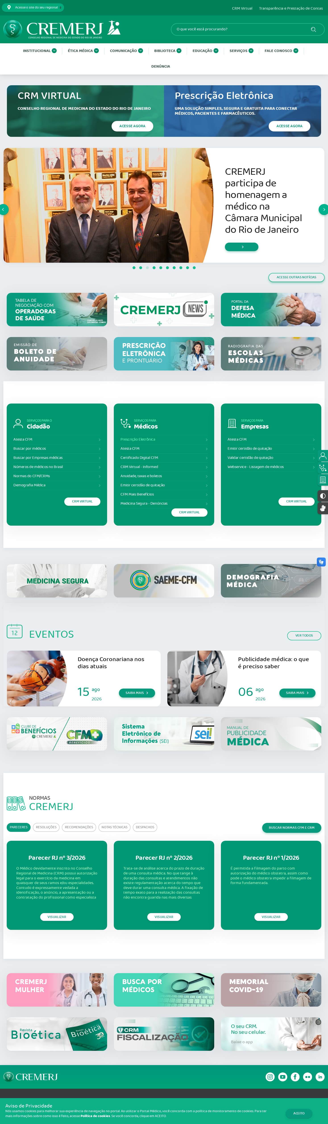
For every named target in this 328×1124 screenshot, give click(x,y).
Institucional (37, 51)
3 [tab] (147, 268)
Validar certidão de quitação (250, 458)
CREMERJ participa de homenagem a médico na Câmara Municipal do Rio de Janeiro (263, 201)
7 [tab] (174, 268)
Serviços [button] (238, 51)
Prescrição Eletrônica (137, 440)
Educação (202, 51)
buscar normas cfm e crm (292, 828)
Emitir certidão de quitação (142, 485)
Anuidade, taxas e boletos (141, 476)
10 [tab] (194, 268)
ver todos (304, 635)
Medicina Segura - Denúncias (144, 504)
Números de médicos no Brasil (38, 467)
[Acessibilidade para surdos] (323, 508)
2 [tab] (140, 268)
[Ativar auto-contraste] (323, 496)
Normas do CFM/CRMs (31, 476)
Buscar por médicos (29, 449)
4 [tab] (154, 268)
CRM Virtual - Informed (139, 467)
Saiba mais (135, 693)
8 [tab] (181, 268)
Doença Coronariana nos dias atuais (111, 663)
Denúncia (160, 66)
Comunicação (123, 51)
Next (319, 205)
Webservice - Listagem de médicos (256, 467)
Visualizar (57, 917)
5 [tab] (160, 268)
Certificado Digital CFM (139, 458)
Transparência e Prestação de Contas (291, 8)
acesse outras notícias (296, 277)
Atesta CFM (22, 440)
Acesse (132, 126)
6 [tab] (167, 268)
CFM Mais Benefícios (137, 494)
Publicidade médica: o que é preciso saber (273, 663)
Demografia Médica (29, 485)
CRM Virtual (242, 8)
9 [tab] (187, 268)
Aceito (299, 1113)
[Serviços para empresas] (323, 480)
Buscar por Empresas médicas (38, 458)
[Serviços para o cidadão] (323, 456)
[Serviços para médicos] (323, 468)
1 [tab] (134, 268)
